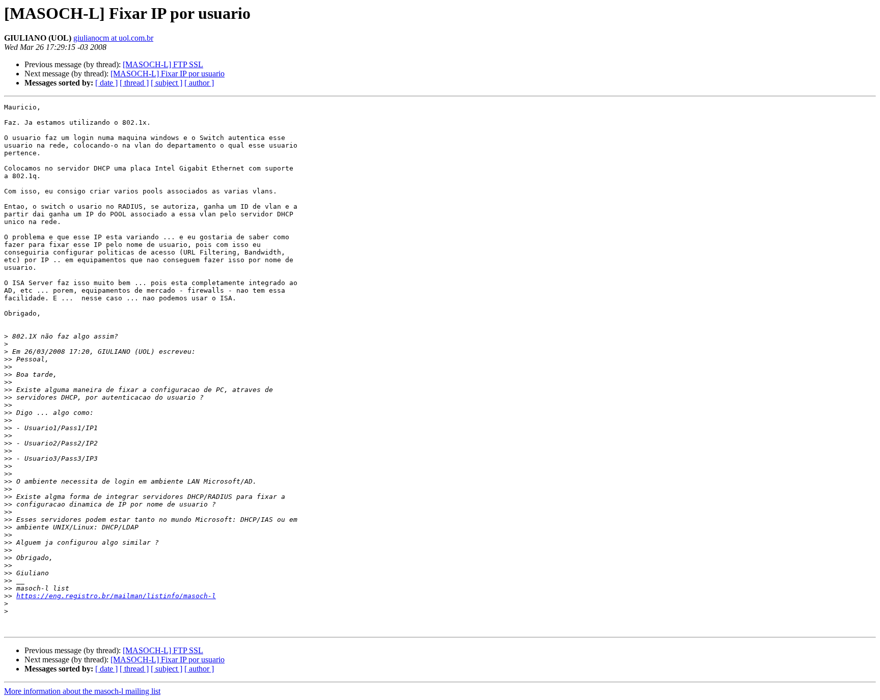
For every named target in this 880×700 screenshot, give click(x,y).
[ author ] (199, 82)
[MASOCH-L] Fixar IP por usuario (168, 73)
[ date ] (106, 82)
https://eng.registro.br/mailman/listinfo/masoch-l (116, 596)
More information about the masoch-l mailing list (82, 691)
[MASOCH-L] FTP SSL (163, 64)
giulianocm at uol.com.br (113, 38)
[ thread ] (134, 82)
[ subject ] (166, 82)
